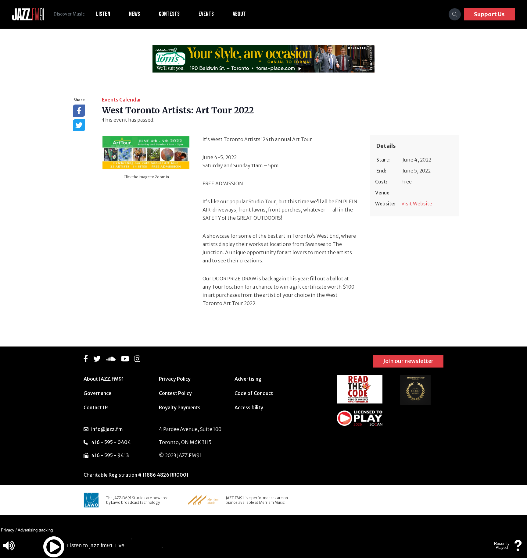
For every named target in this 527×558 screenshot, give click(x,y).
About (239, 14)
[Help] (518, 548)
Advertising (248, 379)
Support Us (489, 14)
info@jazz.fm (107, 429)
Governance (97, 393)
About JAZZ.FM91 (104, 379)
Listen (103, 14)
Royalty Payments (179, 407)
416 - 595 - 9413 (110, 455)
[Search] (455, 14)
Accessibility (249, 407)
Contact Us (96, 407)
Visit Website (416, 204)
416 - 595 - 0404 (111, 442)
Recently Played (502, 545)
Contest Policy (175, 393)
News (134, 14)
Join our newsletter (408, 360)
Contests (169, 14)
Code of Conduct (254, 393)
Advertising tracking (35, 530)
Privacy (7, 530)
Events (206, 14)
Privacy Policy (175, 379)
